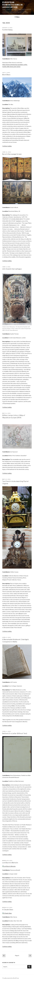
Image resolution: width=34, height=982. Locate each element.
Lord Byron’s (10, 863)
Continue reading (7, 146)
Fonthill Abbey (7, 30)
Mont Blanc (6, 75)
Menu (17, 17)
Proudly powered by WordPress (10, 978)
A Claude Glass (7, 910)
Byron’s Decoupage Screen (12, 154)
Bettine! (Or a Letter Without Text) (14, 733)
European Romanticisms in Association (12, 4)
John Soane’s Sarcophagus (12, 269)
